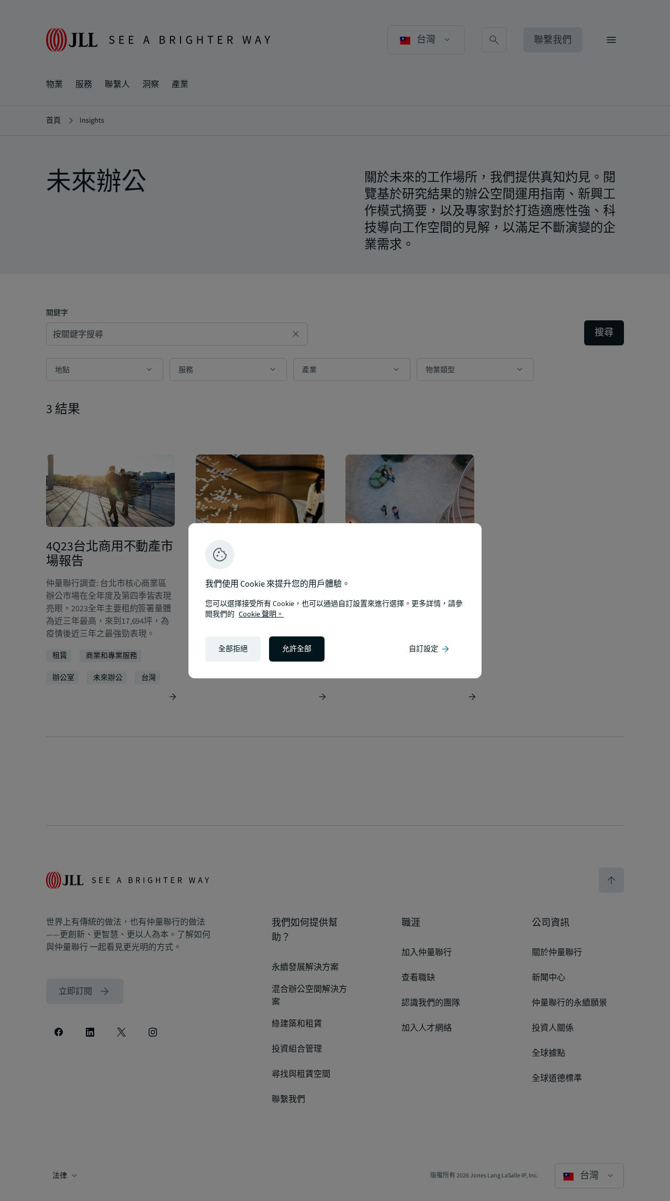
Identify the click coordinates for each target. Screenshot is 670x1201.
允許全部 (296, 649)
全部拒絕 (233, 649)
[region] (335, 600)
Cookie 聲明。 (261, 614)
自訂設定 (430, 649)
